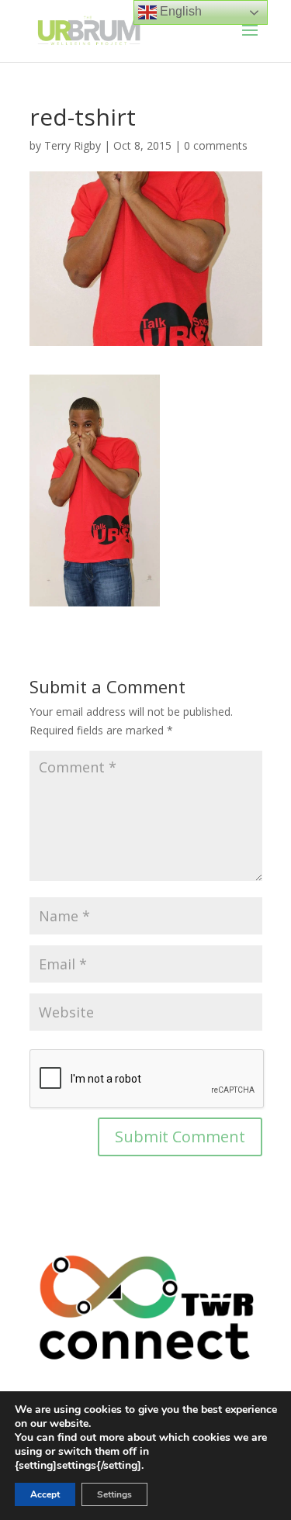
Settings (114, 1494)
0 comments (216, 145)
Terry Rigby (72, 145)
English (179, 11)
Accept (45, 1494)
